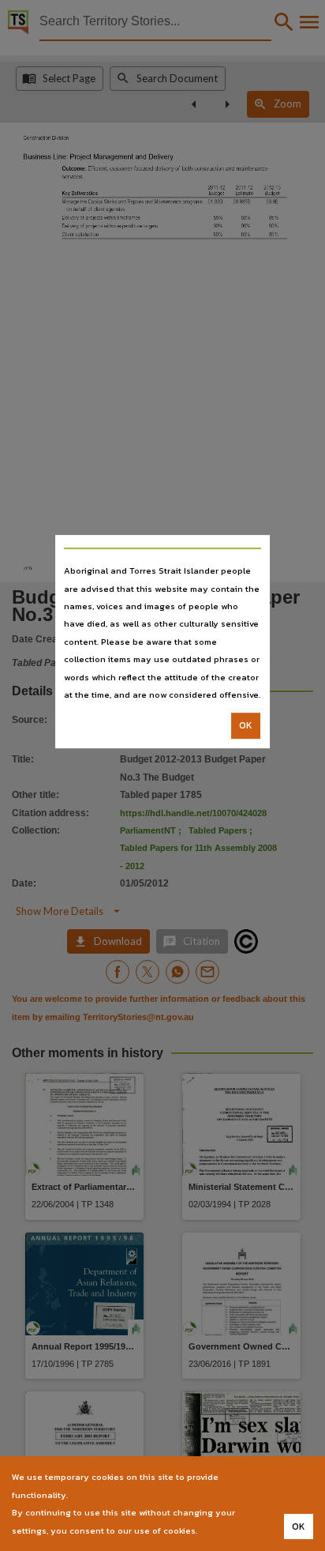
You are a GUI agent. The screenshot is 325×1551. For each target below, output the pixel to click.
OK (245, 726)
